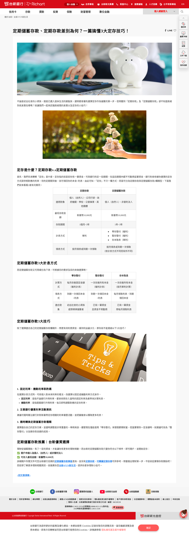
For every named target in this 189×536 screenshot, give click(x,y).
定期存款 (90, 461)
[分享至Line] (169, 30)
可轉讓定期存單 (104, 461)
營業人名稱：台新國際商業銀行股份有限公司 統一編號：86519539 (94, 502)
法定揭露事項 (139, 499)
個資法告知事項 (85, 499)
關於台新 (8, 17)
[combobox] (71, 4)
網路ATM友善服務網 (68, 499)
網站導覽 (36, 499)
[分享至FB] (165, 30)
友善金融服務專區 (50, 499)
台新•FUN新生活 (21, 17)
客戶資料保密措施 (124, 499)
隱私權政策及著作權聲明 (104, 499)
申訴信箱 (176, 499)
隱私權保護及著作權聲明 (113, 529)
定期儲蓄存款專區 (63, 461)
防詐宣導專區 (24, 499)
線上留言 (166, 499)
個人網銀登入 (161, 11)
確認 (148, 527)
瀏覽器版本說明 (153, 499)
